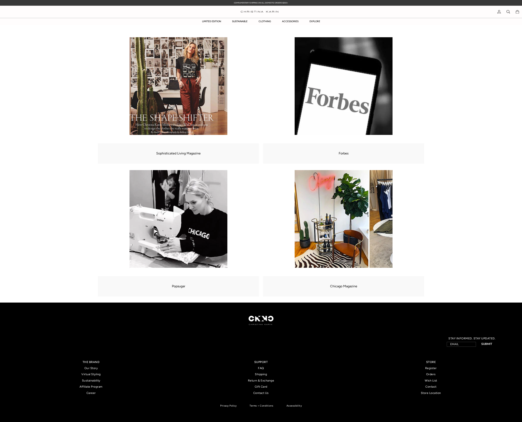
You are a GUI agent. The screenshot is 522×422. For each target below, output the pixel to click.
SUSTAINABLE (240, 21)
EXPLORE (315, 21)
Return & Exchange (261, 380)
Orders (431, 374)
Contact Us (261, 393)
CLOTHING (265, 21)
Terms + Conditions (261, 405)
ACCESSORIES (290, 21)
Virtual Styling (91, 374)
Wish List (431, 380)
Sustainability (91, 380)
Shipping (261, 374)
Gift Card (261, 386)
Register (431, 368)
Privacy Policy (228, 405)
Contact (431, 386)
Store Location (431, 393)
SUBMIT (486, 344)
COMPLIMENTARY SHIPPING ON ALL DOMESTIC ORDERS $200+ (261, 3)
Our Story (91, 368)
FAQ (261, 368)
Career (91, 393)
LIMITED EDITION (211, 21)
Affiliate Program (91, 386)
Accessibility (294, 405)
